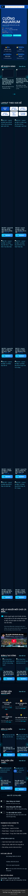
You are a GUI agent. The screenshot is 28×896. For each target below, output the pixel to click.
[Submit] (25, 7)
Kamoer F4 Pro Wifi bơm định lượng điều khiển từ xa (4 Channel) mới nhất (14, 673)
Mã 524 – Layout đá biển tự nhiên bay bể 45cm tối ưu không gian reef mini (20, 230)
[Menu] (2, 2)
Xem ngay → (23, 708)
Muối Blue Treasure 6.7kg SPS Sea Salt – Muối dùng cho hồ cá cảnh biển (13, 783)
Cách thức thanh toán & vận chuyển (12, 842)
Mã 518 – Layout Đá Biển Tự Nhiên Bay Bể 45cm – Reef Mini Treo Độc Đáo (7, 351)
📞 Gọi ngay (7, 235)
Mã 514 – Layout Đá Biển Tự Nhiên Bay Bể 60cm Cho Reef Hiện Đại (20, 351)
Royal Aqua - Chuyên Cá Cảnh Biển (12, 831)
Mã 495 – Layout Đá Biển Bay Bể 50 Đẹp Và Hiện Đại (7, 591)
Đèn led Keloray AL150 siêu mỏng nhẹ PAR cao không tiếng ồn (14, 749)
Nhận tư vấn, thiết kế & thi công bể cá (13, 844)
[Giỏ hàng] (26, 2)
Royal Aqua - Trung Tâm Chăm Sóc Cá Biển (14, 833)
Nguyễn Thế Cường (7, 825)
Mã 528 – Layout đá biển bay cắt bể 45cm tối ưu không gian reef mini (7, 230)
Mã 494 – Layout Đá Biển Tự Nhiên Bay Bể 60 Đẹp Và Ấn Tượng (20, 592)
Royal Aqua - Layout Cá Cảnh (10, 828)
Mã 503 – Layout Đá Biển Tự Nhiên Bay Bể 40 (7, 470)
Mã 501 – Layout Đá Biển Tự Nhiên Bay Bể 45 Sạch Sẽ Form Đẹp (20, 471)
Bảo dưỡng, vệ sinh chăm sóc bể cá (11, 847)
